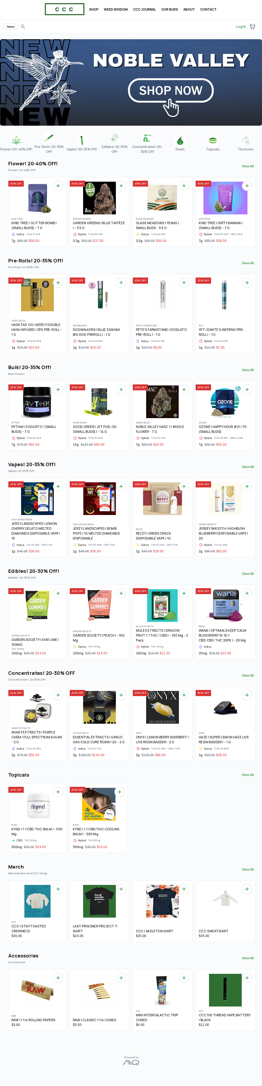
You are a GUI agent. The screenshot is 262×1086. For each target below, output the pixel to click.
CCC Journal (144, 9)
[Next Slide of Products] (256, 211)
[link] (16, 143)
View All (248, 166)
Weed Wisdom (116, 9)
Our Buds (169, 9)
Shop (93, 9)
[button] (252, 26)
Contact (208, 9)
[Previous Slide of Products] (6, 211)
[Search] (22, 26)
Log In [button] (241, 26)
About (189, 9)
